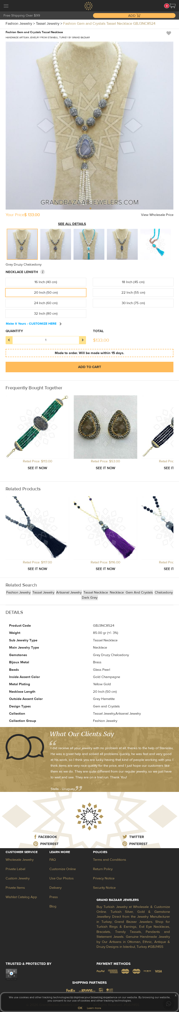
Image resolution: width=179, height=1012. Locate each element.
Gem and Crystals (139, 592)
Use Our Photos (61, 878)
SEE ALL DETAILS (72, 224)
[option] (22, 244)
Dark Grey (89, 597)
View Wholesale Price (157, 215)
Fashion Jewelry (18, 592)
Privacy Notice (103, 878)
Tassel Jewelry (43, 592)
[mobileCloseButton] (6, 6)
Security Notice (104, 888)
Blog (52, 906)
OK (80, 1008)
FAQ (52, 859)
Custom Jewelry (18, 878)
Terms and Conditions (109, 859)
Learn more (94, 1008)
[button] (172, 6)
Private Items (15, 888)
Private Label (15, 869)
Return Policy (103, 869)
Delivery (55, 888)
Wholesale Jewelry (20, 859)
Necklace (117, 592)
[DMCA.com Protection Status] (11, 974)
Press (53, 897)
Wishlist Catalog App (21, 897)
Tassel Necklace (96, 592)
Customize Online (62, 869)
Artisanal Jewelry (69, 592)
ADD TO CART (89, 367)
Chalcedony (164, 592)
